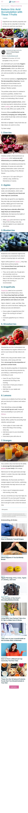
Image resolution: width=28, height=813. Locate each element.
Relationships (4, 616)
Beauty (3, 576)
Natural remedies (5, 5)
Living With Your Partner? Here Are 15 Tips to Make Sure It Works (13, 619)
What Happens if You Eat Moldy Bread (12, 558)
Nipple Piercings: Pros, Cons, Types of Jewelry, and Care (13, 579)
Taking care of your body (16, 5)
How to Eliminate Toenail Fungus (12, 539)
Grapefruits (4, 290)
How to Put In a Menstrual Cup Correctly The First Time (11, 660)
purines (3, 468)
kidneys (3, 414)
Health (3, 637)
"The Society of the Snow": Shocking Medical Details (11, 599)
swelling (7, 106)
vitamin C (18, 261)
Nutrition (3, 677)
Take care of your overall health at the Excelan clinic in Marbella (13, 639)
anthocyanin (4, 158)
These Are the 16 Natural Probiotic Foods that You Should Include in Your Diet (13, 681)
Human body (4, 657)
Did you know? (5, 555)
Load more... (14, 687)
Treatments (4, 537)
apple (8, 219)
